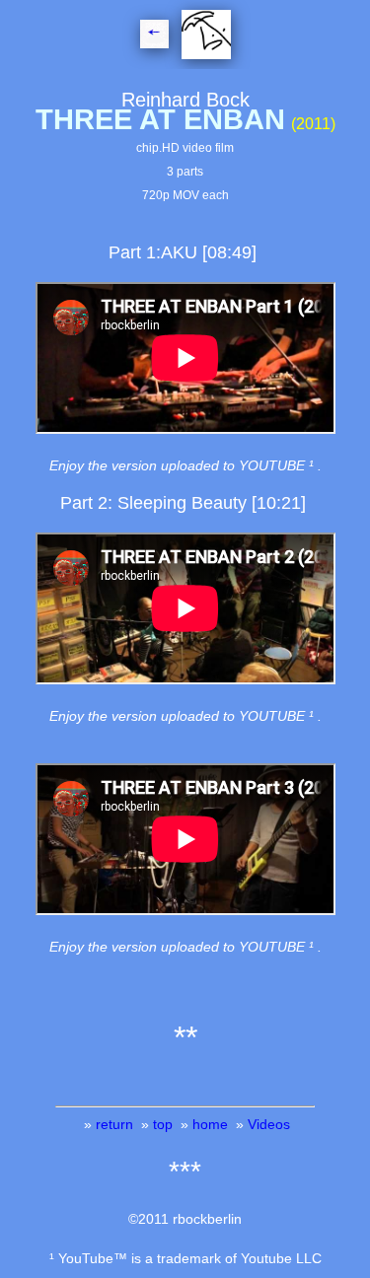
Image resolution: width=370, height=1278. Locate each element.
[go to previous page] (156, 38)
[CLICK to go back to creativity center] (204, 38)
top (163, 1124)
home (210, 1124)
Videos (269, 1124)
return (114, 1124)
